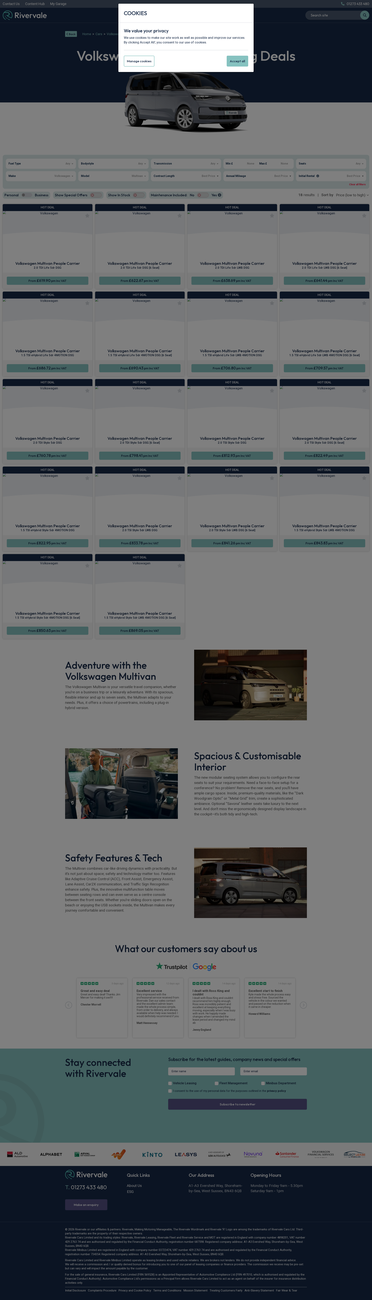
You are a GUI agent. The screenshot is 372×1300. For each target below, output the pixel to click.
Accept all (237, 61)
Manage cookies (139, 61)
